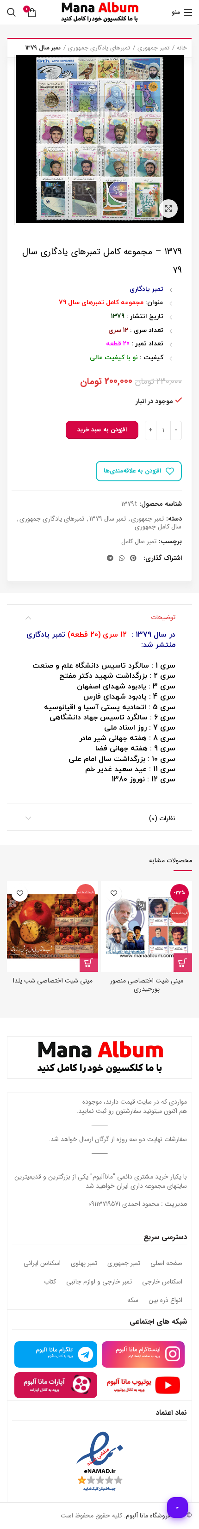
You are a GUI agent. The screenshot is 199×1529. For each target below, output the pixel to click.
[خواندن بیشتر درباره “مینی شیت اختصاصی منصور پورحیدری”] (183, 962)
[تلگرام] (110, 558)
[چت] (177, 1507)
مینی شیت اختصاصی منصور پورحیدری (146, 984)
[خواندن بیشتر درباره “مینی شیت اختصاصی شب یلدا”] (89, 962)
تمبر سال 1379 (43, 48)
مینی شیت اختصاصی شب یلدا (53, 980)
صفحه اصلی (166, 1263)
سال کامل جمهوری (158, 527)
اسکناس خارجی (162, 1282)
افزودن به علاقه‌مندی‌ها (132, 471)
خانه (182, 48)
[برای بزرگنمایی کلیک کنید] (168, 208)
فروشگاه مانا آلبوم (148, 1516)
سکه (132, 1300)
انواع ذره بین (165, 1300)
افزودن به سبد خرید (102, 430)
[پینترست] (133, 558)
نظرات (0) (162, 818)
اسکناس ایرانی (42, 1263)
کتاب (50, 1282)
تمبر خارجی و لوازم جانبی (99, 1282)
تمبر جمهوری (153, 48)
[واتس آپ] (121, 558)
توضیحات (163, 617)
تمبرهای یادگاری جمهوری (99, 48)
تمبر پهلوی (84, 1263)
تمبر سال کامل (138, 542)
